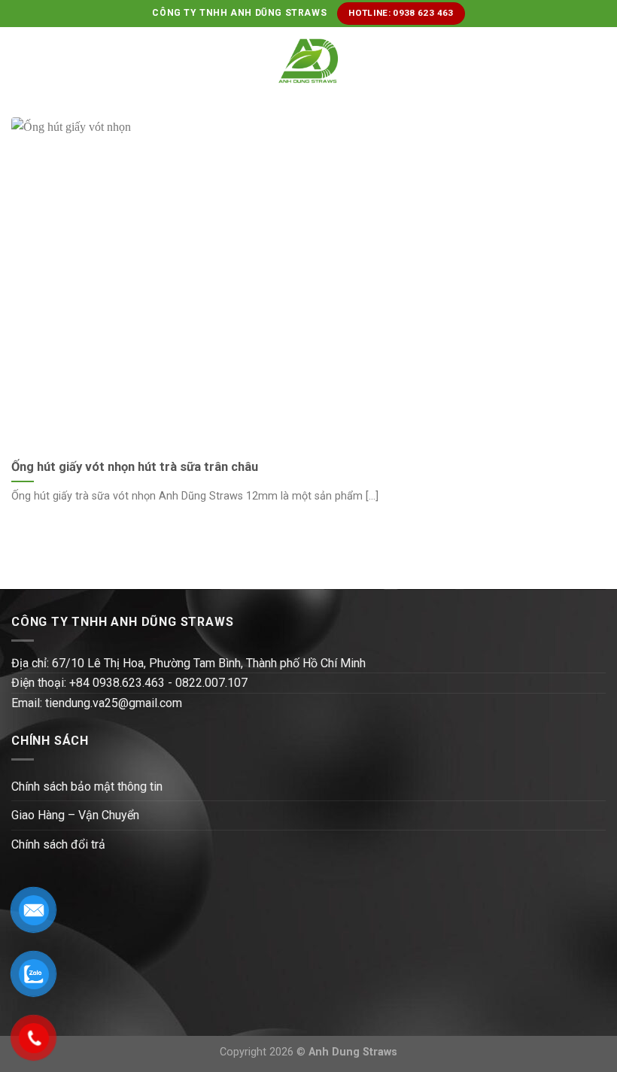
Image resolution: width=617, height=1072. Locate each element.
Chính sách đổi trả (58, 844)
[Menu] (20, 60)
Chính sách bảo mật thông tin (87, 786)
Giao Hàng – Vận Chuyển (75, 815)
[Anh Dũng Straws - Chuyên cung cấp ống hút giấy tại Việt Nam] (309, 61)
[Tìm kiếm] (600, 61)
